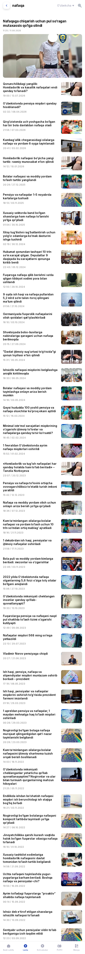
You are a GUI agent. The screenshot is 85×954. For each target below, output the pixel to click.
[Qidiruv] (79, 6)
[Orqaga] (6, 5)
